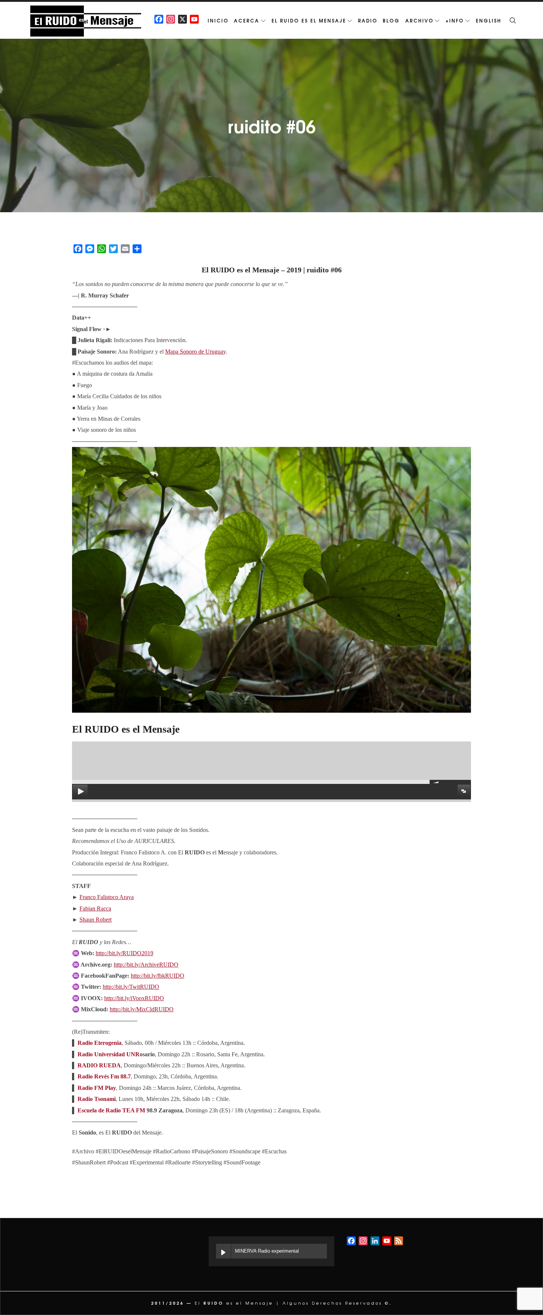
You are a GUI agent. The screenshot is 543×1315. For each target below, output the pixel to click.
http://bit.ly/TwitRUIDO (131, 987)
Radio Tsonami (97, 1099)
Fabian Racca (95, 908)
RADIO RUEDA (99, 1065)
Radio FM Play (97, 1088)
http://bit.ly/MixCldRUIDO (142, 1009)
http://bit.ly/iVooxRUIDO (134, 998)
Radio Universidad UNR (109, 1054)
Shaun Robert (95, 919)
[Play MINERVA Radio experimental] (223, 1251)
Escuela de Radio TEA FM (111, 1110)
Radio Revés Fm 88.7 (104, 1076)
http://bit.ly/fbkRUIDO (157, 976)
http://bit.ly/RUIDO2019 (124, 953)
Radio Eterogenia (100, 1043)
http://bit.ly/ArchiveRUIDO (146, 964)
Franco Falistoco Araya (106, 897)
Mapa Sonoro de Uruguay (195, 351)
